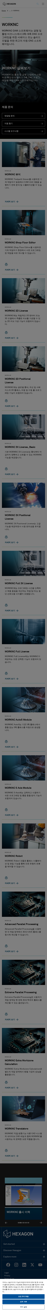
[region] (23, 1294)
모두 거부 (23, 1302)
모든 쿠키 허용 (23, 1296)
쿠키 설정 (23, 1307)
